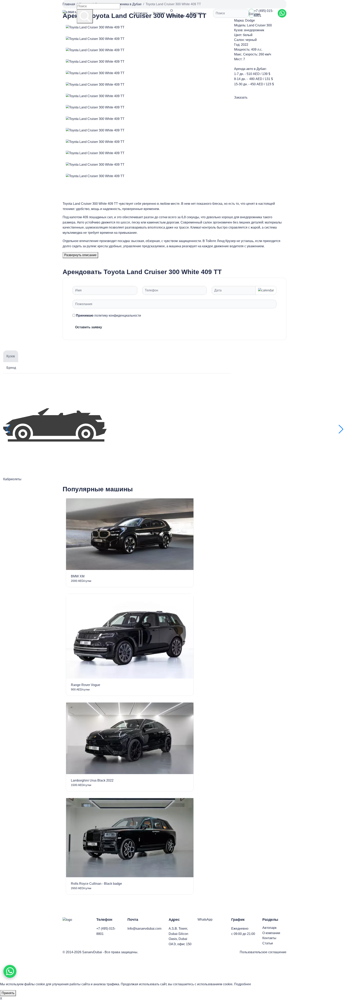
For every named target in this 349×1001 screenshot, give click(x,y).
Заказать (240, 97)
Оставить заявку (88, 327)
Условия (159, 13)
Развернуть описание (80, 255)
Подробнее (242, 984)
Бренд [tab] (11, 367)
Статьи (267, 943)
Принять (8, 993)
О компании (177, 13)
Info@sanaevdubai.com (144, 928)
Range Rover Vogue (85, 685)
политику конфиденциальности (117, 315)
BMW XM (77, 576)
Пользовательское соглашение (263, 952)
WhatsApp (205, 919)
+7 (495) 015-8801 (263, 13)
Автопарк (140, 13)
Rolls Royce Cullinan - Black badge (96, 883)
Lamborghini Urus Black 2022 (92, 780)
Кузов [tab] (10, 356)
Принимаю (108, 315)
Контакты (197, 13)
